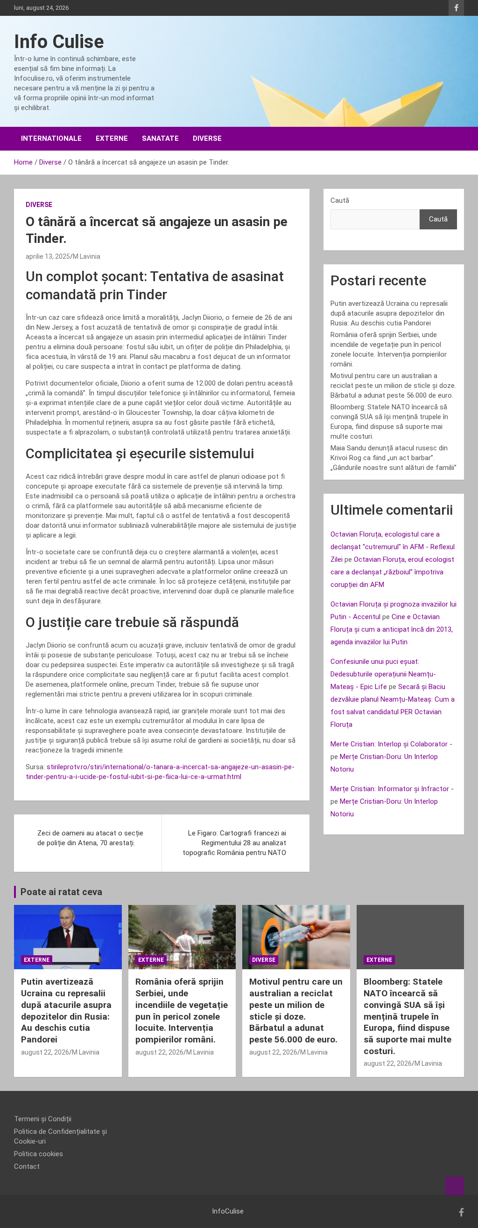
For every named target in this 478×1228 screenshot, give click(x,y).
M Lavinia (86, 256)
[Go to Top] (454, 1186)
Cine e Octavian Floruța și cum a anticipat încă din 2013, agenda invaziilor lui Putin (391, 629)
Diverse (207, 138)
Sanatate (160, 138)
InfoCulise (228, 1211)
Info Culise (59, 42)
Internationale (51, 138)
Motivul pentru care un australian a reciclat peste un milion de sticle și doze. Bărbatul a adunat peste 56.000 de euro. (393, 386)
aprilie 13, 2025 (48, 256)
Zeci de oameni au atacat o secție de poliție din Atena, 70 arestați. (90, 838)
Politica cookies (38, 1154)
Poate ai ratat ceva (61, 891)
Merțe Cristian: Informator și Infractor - (392, 789)
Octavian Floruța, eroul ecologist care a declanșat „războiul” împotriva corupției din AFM (392, 572)
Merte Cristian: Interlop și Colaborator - (391, 744)
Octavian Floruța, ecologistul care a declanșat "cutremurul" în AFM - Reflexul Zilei (392, 547)
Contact (27, 1166)
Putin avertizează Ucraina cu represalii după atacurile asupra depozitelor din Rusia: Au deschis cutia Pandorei (389, 313)
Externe (112, 138)
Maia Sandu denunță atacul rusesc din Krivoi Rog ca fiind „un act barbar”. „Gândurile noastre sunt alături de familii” (393, 458)
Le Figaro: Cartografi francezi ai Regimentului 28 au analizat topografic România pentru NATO (234, 843)
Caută (339, 200)
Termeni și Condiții (42, 1119)
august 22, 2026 (45, 1052)
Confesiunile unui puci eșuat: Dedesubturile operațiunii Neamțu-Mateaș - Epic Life (383, 674)
